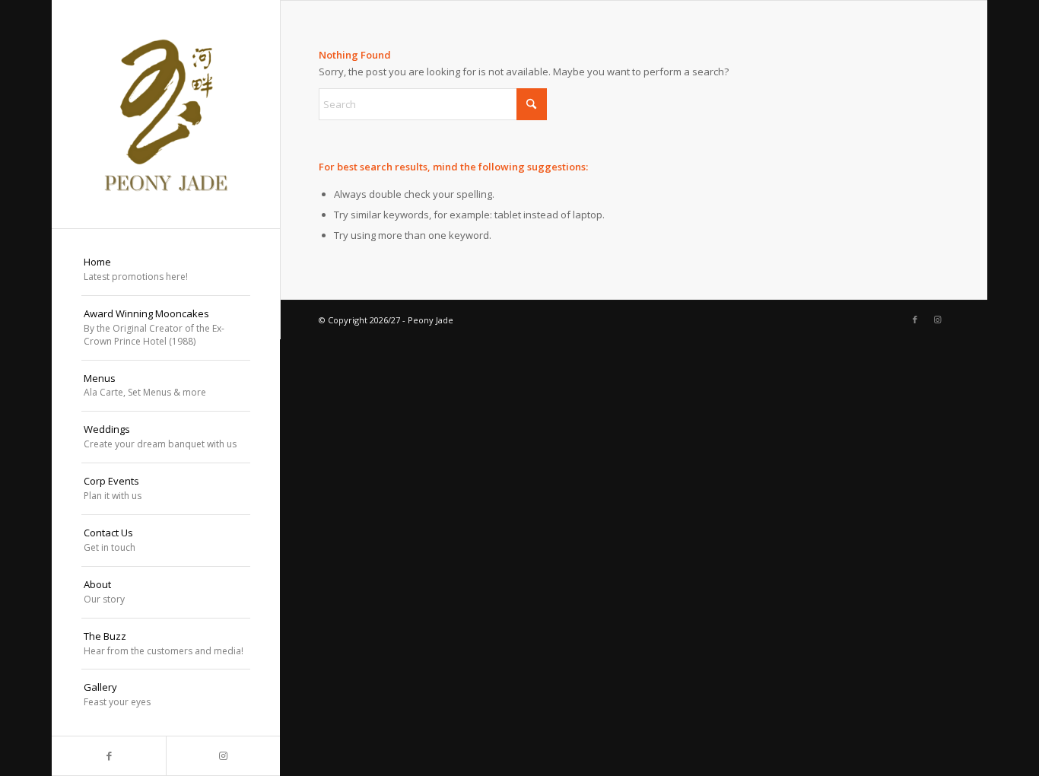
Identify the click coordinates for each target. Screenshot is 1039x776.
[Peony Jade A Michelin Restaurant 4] (165, 114)
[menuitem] (165, 270)
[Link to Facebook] (109, 755)
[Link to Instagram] (223, 755)
